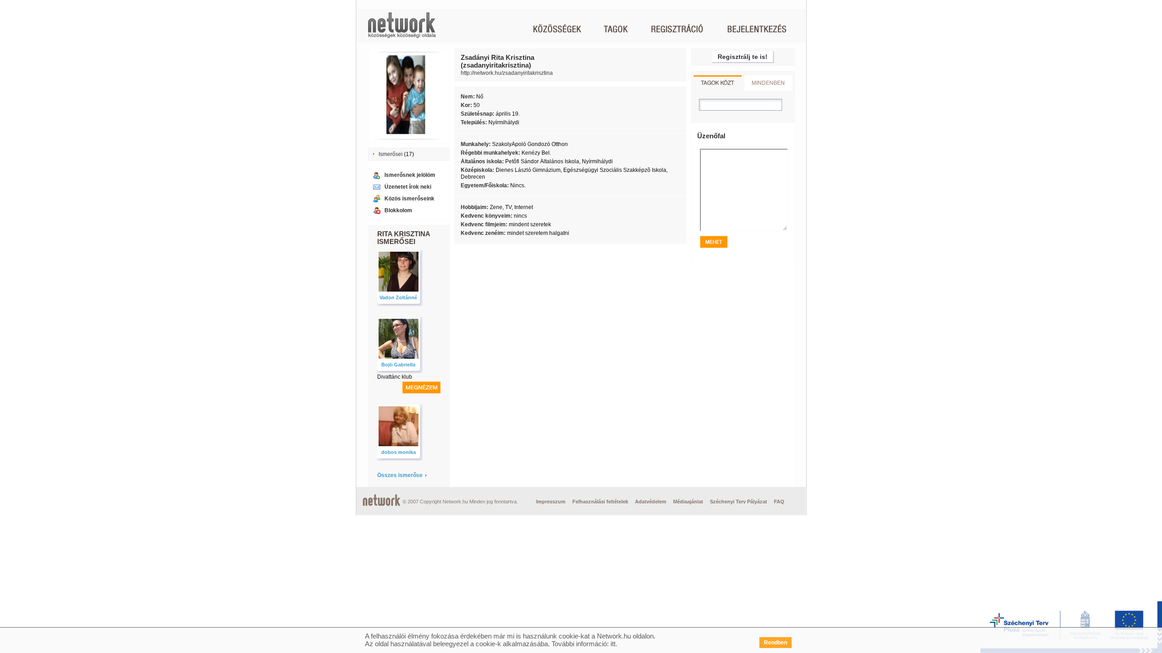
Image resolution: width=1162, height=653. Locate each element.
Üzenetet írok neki (407, 187)
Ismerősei (391, 154)
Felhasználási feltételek (600, 501)
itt (613, 644)
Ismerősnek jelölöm (409, 175)
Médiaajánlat (688, 501)
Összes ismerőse (400, 475)
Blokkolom (398, 210)
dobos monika (398, 452)
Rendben (775, 642)
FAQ (779, 501)
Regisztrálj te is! (743, 56)
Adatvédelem (650, 501)
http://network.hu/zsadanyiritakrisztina (507, 73)
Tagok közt (717, 82)
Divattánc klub (394, 377)
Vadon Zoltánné (398, 297)
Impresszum (551, 501)
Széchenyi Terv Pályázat (738, 501)
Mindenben (768, 82)
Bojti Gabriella (398, 364)
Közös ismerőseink (409, 198)
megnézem (421, 387)
